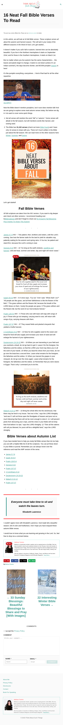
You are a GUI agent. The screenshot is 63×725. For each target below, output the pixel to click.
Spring (24, 135)
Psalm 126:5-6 (9, 314)
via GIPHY (7, 103)
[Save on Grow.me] (38, 560)
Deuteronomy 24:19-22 (12, 342)
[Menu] (2, 4)
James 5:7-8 (8, 235)
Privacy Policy (19, 631)
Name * (8, 658)
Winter (8, 135)
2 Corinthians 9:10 (10, 332)
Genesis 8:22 (8, 248)
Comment (8, 635)
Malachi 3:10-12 (9, 411)
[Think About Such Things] (31, 4)
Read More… (47, 555)
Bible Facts (44, 127)
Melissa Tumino (9, 564)
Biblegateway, (10, 219)
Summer (15, 135)
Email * (33, 659)
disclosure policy (32, 33)
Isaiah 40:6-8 (8, 298)
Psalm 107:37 (9, 324)
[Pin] (16, 141)
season (54, 66)
